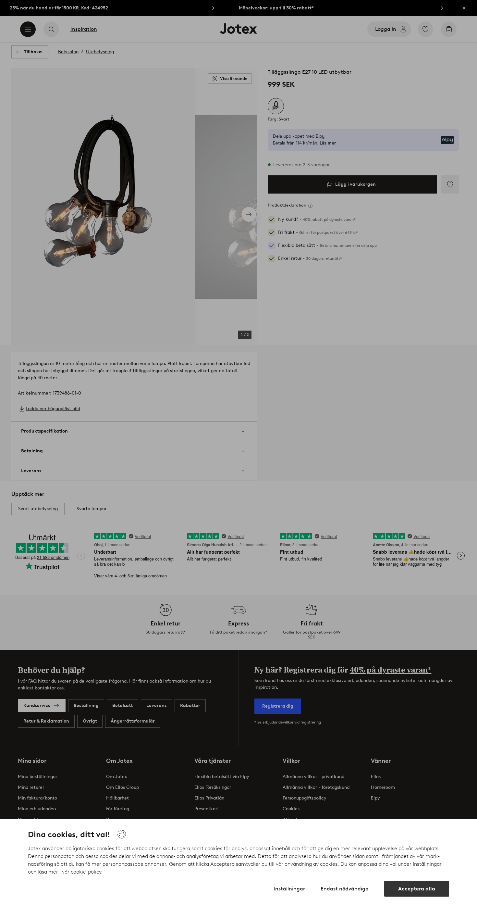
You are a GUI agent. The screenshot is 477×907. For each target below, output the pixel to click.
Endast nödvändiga (345, 889)
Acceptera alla (416, 889)
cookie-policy (86, 872)
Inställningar (289, 889)
